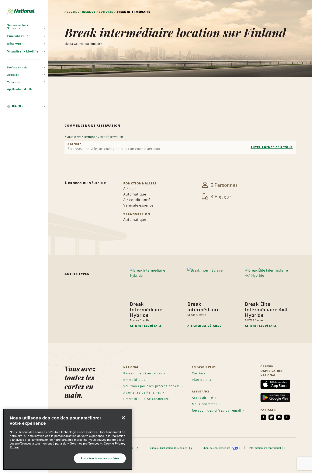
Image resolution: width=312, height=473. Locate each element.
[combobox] (180, 147)
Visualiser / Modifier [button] (23, 51)
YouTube (279, 417)
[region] (67, 439)
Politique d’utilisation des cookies (168, 448)
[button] (24, 26)
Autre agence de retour (272, 147)
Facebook (263, 417)
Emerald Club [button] (18, 36)
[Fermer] (123, 417)
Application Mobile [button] (19, 89)
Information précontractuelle (266, 448)
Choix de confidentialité (216, 448)
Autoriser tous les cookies (99, 458)
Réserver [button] (14, 44)
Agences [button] (13, 74)
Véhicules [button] (13, 82)
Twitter (271, 417)
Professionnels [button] (17, 67)
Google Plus (287, 417)
